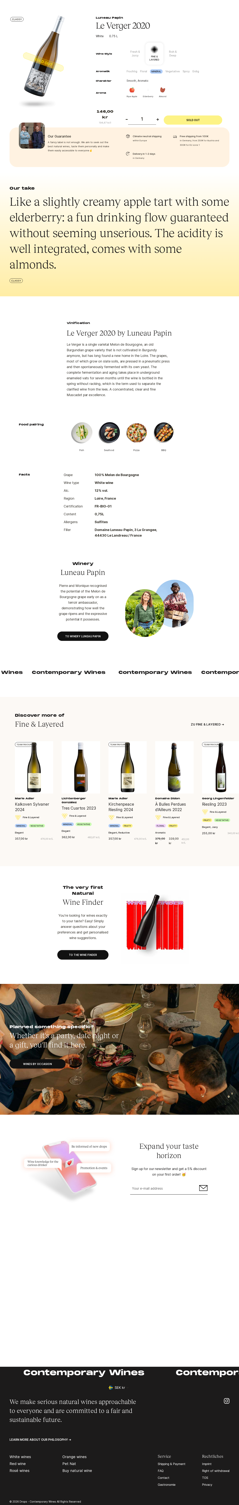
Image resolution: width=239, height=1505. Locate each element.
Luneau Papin (109, 17)
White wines (20, 1457)
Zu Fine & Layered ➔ (207, 724)
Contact (163, 1477)
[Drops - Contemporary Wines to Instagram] (226, 1401)
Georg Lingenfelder (218, 798)
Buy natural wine (77, 1470)
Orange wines (74, 1457)
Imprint (207, 1463)
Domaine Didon (167, 798)
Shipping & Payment (171, 1463)
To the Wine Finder (83, 954)
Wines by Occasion (37, 1064)
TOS (205, 1477)
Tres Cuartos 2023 (79, 808)
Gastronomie (167, 1484)
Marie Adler (24, 798)
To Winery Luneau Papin (83, 636)
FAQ (161, 1470)
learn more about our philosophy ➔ (40, 1439)
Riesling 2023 (214, 804)
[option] (46, 62)
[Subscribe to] (203, 1189)
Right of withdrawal (215, 1470)
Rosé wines (20, 1470)
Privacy (207, 1484)
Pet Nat (69, 1464)
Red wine (18, 1464)
